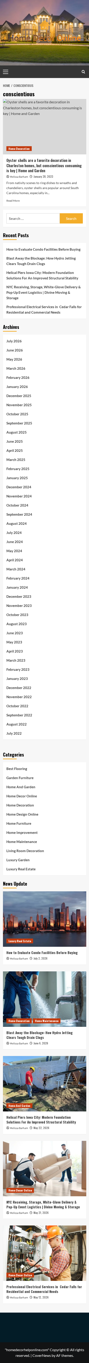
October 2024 (17, 505)
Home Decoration (19, 149)
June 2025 (14, 441)
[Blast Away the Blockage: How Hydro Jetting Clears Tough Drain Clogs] (44, 999)
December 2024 (18, 487)
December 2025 (18, 396)
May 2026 (14, 359)
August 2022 (16, 724)
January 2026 (17, 387)
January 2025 (17, 478)
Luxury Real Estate (21, 869)
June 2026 (14, 350)
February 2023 (17, 669)
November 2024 (19, 496)
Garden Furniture (20, 778)
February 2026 (17, 377)
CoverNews (41, 1355)
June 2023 (14, 633)
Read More (13, 200)
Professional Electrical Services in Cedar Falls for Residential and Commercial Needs (44, 309)
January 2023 (17, 678)
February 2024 (17, 578)
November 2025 (19, 405)
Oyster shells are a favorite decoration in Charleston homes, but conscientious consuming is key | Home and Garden (44, 165)
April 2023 (14, 651)
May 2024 (14, 551)
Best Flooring (16, 769)
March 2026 (15, 368)
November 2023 (19, 605)
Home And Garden (20, 787)
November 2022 (19, 697)
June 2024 (14, 542)
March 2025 (15, 460)
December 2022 (18, 688)
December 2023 (18, 596)
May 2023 (14, 642)
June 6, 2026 (41, 1043)
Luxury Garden (18, 860)
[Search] (83, 72)
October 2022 (17, 706)
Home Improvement (22, 832)
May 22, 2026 (41, 1128)
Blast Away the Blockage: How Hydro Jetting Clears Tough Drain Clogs (41, 261)
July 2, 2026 (40, 958)
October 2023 (17, 615)
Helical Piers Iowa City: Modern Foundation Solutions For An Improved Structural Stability (42, 275)
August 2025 (16, 432)
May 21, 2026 (41, 1213)
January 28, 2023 (43, 176)
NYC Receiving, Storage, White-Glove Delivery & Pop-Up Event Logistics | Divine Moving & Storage (43, 292)
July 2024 (14, 533)
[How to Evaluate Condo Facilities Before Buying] (44, 919)
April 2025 (14, 450)
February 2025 (17, 469)
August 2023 (16, 624)
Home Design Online (22, 814)
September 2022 (19, 715)
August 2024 (16, 523)
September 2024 (19, 514)
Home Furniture (18, 823)
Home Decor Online (21, 796)
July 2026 (14, 341)
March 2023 (15, 660)
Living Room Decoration (25, 851)
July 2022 (14, 733)
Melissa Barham (19, 177)
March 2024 (15, 569)
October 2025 (17, 414)
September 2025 (19, 423)
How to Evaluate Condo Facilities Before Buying (43, 249)
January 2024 (17, 587)
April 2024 (14, 560)
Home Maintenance (21, 842)
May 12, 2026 (41, 1297)
